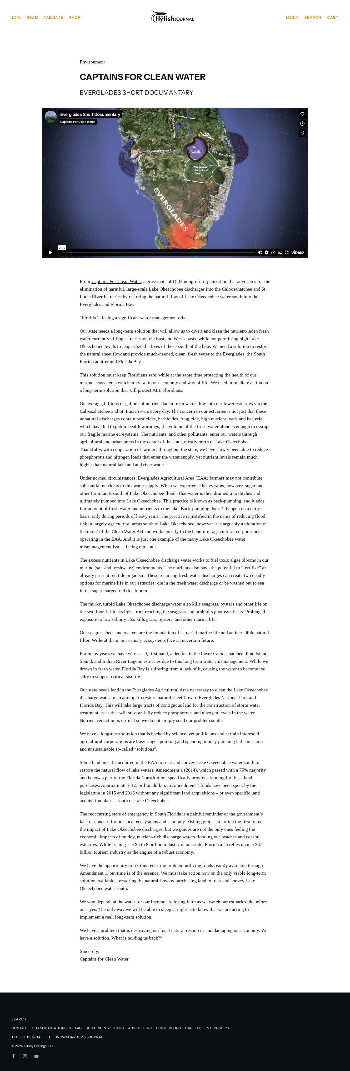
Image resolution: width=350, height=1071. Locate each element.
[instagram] (25, 1056)
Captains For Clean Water (116, 281)
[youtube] (36, 1056)
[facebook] (13, 1056)
